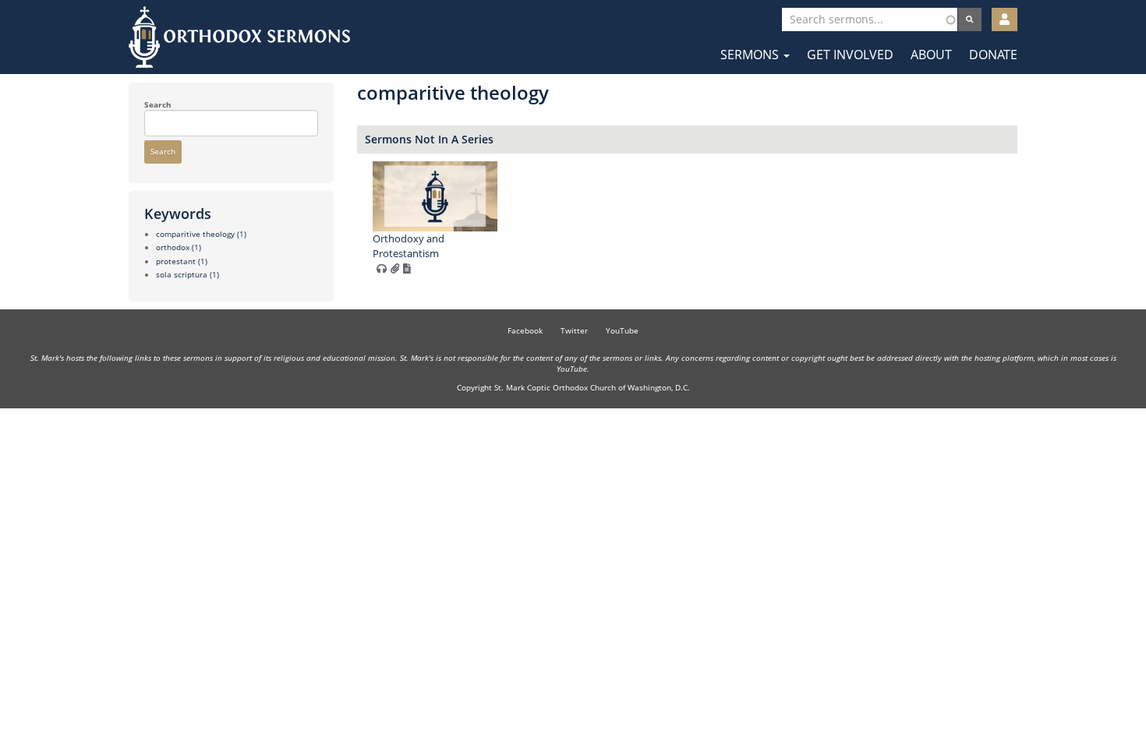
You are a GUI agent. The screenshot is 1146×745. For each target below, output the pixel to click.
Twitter (574, 330)
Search (158, 104)
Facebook (525, 330)
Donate (993, 54)
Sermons (751, 54)
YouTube (622, 330)
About (931, 54)
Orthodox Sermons (239, 37)
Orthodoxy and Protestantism (408, 245)
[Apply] (970, 19)
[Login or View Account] (1004, 19)
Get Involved (850, 54)
